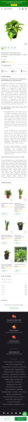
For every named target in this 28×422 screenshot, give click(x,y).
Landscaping (18, 382)
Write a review (14, 308)
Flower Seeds (22, 392)
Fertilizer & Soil (19, 379)
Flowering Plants (6, 367)
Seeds (12, 379)
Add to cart (7, 419)
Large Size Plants (14, 374)
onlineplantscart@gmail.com (14, 342)
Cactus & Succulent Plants (19, 367)
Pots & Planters (14, 377)
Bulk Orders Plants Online (10, 397)
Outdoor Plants (18, 364)
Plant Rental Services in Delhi (14, 387)
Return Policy (9, 399)
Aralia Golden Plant (19, 264)
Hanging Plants (19, 369)
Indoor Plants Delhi (10, 389)
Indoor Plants (9, 364)
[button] (2, 48)
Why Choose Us (18, 399)
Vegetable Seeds (6, 392)
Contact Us (21, 397)
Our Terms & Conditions (14, 402)
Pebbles (7, 379)
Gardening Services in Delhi (14, 384)
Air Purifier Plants (19, 362)
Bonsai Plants (10, 382)
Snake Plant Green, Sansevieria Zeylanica (7, 236)
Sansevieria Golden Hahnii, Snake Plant (6, 265)
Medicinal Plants (20, 372)
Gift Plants (23, 374)
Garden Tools (23, 377)
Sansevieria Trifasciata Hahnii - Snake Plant (19, 237)
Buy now (20, 419)
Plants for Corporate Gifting (14, 394)
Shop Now (14, 5)
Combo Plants (5, 377)
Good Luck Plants (9, 369)
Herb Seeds (20, 389)
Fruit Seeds (15, 392)
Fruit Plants (5, 374)
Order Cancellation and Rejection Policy (14, 404)
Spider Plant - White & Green (7, 204)
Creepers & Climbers (9, 372)
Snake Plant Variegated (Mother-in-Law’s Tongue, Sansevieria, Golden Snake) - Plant (20, 206)
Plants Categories (9, 362)
